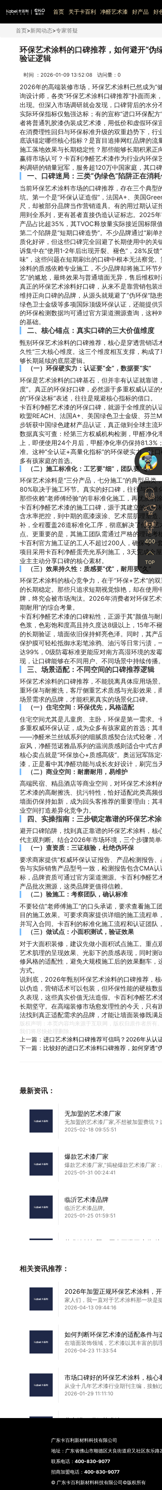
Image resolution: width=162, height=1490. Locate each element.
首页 (58, 11)
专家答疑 (67, 30)
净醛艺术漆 (114, 11)
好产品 (140, 11)
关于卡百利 (82, 11)
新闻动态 (41, 30)
